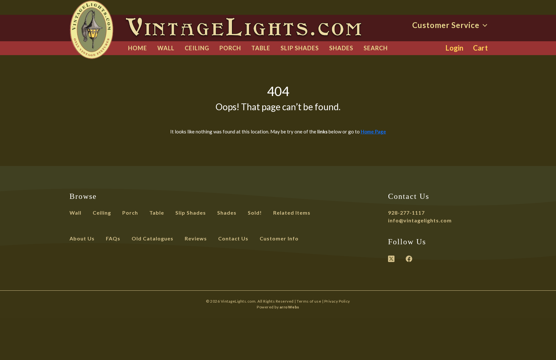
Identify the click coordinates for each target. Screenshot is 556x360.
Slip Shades (300, 48)
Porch (230, 48)
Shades (341, 48)
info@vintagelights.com (420, 220)
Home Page (373, 131)
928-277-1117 (406, 212)
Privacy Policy (337, 301)
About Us (82, 238)
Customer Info (279, 238)
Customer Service (446, 25)
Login (454, 48)
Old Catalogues (152, 238)
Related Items (291, 212)
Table (260, 48)
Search (376, 48)
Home (137, 48)
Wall (165, 48)
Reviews (196, 238)
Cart (480, 48)
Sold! (255, 212)
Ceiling (197, 48)
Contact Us (233, 238)
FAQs (113, 238)
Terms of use (309, 301)
